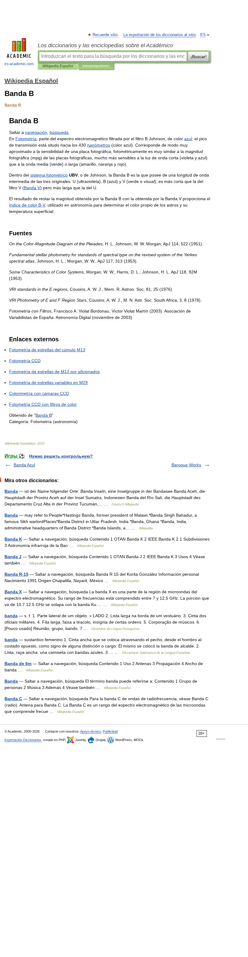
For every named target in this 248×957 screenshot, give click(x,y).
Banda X (13, 591)
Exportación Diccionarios (23, 740)
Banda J (13, 556)
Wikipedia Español (57, 66)
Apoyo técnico (90, 731)
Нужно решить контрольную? (61, 456)
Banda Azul (24, 464)
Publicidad (110, 731)
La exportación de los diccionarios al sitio (159, 35)
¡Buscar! (199, 56)
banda (11, 615)
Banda (11, 491)
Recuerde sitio (105, 35)
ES (203, 35)
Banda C (13, 698)
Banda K (13, 539)
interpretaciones (96, 66)
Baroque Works (186, 464)
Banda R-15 (16, 574)
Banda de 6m (18, 663)
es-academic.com (19, 64)
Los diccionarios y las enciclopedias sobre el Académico (105, 45)
